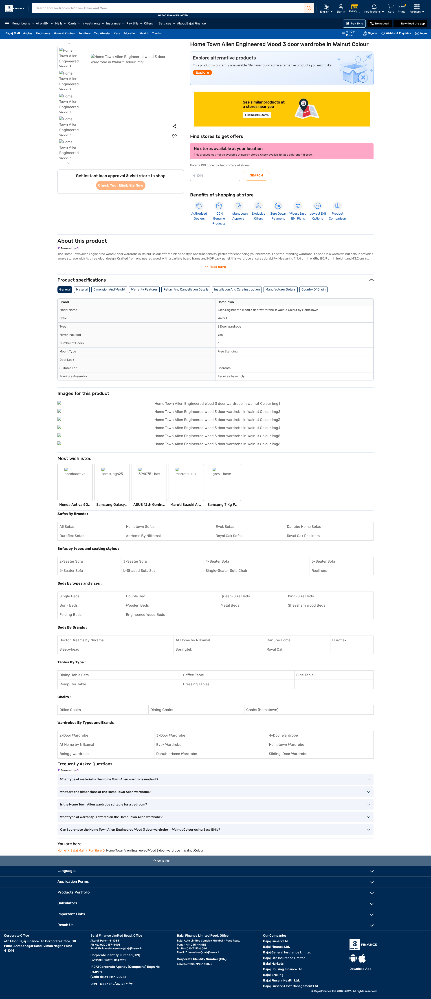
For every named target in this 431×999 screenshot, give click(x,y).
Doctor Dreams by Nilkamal (82, 640)
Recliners (319, 570)
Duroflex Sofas (71, 536)
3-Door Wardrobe (170, 735)
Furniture (95, 850)
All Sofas (66, 526)
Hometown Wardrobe (286, 744)
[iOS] (362, 958)
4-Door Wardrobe (283, 735)
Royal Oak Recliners (303, 536)
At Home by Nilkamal (193, 640)
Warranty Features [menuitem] (144, 289)
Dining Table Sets (74, 675)
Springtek (184, 649)
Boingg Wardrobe (74, 754)
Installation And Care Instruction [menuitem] (237, 289)
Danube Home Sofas (304, 526)
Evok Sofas (225, 526)
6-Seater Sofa (71, 570)
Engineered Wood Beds (145, 614)
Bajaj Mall (77, 850)
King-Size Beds (301, 596)
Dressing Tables (196, 684)
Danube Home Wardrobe (176, 754)
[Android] (353, 958)
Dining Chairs (161, 710)
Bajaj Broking (273, 975)
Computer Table (72, 684)
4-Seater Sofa (217, 561)
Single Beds (69, 596)
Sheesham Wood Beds (306, 605)
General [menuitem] (64, 289)
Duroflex (339, 640)
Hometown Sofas (140, 526)
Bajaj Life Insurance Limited (284, 958)
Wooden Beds (137, 605)
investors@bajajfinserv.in (204, 952)
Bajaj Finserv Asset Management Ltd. (291, 986)
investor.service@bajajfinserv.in (122, 948)
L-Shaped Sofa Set (139, 570)
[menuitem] (352, 33)
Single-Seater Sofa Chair (226, 570)
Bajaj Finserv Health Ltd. (281, 980)
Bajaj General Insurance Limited (287, 952)
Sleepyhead (69, 649)
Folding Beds (70, 614)
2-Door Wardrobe (73, 735)
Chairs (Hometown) (262, 710)
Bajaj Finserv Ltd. (276, 941)
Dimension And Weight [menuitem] (109, 289)
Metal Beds (230, 605)
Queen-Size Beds (235, 596)
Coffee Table (193, 675)
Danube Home (278, 640)
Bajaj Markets (273, 964)
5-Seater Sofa (323, 561)
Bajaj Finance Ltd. (276, 947)
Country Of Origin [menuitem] (313, 289)
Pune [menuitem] (349, 35)
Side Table (305, 675)
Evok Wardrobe (168, 744)
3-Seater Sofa (135, 561)
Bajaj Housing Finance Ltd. (283, 969)
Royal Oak (275, 649)
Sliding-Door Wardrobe (288, 754)
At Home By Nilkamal (143, 536)
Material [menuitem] (82, 289)
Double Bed (135, 596)
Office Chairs (70, 710)
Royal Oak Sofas (229, 536)
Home (61, 850)
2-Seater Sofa (71, 561)
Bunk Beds (68, 605)
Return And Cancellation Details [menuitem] (185, 289)
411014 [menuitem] (351, 31)
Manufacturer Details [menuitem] (281, 289)
